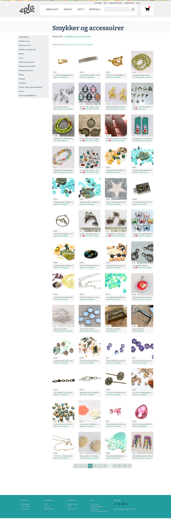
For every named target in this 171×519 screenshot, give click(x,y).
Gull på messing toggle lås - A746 (118, 75)
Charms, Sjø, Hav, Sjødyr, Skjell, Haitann (147, 107)
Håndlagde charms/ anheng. (143, 138)
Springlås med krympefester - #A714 (93, 392)
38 (120, 466)
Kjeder (21, 54)
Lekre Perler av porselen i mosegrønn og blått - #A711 (73, 424)
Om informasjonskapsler (99, 511)
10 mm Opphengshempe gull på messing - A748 (71, 75)
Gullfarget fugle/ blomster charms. (118, 107)
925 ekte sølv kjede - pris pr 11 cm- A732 (94, 297)
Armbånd (22, 83)
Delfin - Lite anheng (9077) (89, 234)
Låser (21, 58)
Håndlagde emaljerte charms (143, 456)
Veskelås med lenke (113, 329)
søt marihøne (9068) (140, 265)
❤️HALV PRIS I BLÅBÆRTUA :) (94, 109)
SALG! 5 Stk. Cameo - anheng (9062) (93, 107)
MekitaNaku (113, 331)
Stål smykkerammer (87, 329)
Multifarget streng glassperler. (64, 170)
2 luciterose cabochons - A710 (90, 424)
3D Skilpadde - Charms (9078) (117, 234)
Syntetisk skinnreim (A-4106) (116, 138)
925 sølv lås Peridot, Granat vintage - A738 (147, 202)
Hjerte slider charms (61, 107)
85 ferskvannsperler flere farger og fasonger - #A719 (99, 361)
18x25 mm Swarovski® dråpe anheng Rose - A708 (150, 424)
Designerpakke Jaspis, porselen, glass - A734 (122, 265)
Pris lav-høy (67, 45)
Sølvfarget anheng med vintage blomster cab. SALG (151, 297)
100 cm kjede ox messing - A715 (65, 392)
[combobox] (117, 9)
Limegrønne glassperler (141, 75)
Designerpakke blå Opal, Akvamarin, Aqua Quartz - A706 (126, 456)
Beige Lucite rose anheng (89, 456)
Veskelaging (24, 37)
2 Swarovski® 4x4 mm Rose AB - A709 (120, 424)
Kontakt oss (25, 509)
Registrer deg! (129, 3)
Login (138, 3)
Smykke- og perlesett (27, 49)
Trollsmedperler (62, 141)
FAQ (105, 3)
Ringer (21, 75)
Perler (21, 91)
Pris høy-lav (77, 45)
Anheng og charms (26, 62)
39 (124, 466)
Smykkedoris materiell (143, 77)
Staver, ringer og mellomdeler (30, 87)
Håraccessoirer (25, 45)
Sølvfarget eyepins (60, 329)
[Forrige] (75, 466)
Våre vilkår (95, 504)
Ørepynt (22, 79)
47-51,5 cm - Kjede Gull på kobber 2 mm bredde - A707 (73, 456)
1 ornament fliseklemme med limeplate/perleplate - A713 (126, 392)
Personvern (95, 509)
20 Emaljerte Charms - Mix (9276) (92, 170)
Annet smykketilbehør (27, 95)
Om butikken (25, 506)
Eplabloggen (25, 504)
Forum (46, 506)
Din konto (71, 500)
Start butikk (97, 3)
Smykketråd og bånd (27, 66)
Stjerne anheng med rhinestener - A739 (120, 202)
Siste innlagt (88, 45)
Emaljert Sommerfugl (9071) (143, 234)
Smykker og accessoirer (78, 36)
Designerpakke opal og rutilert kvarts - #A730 (70, 361)
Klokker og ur (24, 41)
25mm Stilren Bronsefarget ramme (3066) (95, 138)
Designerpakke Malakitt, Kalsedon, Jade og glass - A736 (73, 265)
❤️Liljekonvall (140, 109)
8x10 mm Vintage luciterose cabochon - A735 (96, 265)
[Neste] (129, 466)
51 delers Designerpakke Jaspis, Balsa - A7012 (149, 392)
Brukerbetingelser (97, 506)
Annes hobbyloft (62, 77)
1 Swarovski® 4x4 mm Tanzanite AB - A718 (121, 361)
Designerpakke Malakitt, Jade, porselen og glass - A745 (125, 170)
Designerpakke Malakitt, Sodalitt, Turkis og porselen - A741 (101, 202)
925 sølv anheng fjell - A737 (63, 234)
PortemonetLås (138, 329)
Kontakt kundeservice (115, 3)
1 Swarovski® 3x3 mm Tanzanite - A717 (146, 361)
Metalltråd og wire (26, 70)
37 (115, 466)
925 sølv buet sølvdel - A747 (90, 75)
